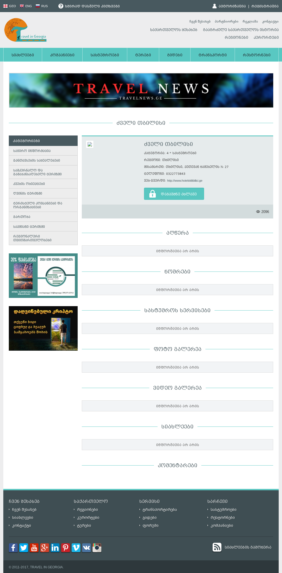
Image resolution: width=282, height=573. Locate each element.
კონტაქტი (270, 21)
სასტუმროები (105, 55)
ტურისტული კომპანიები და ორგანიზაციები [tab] (37, 205)
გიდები (174, 55)
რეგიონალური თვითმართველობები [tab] (32, 238)
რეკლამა (250, 21)
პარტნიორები (226, 21)
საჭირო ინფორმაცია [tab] (32, 151)
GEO (12, 6)
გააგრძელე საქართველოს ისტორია (241, 30)
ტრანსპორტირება (160, 509)
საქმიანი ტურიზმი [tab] (29, 227)
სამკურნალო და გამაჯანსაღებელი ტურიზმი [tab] (37, 172)
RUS (44, 6)
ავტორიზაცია (232, 6)
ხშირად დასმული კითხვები (92, 6)
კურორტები (266, 38)
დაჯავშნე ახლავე (179, 194)
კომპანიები (62, 55)
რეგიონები (236, 38)
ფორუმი (151, 525)
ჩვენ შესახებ (200, 21)
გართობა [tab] (21, 217)
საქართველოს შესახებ (173, 30)
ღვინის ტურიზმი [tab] (27, 194)
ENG (28, 6)
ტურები (143, 55)
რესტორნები (256, 55)
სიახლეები (23, 55)
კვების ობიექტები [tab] (29, 184)
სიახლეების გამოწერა (248, 547)
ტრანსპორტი (213, 55)
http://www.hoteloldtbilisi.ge (184, 180)
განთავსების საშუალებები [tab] (36, 161)
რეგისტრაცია (265, 6)
